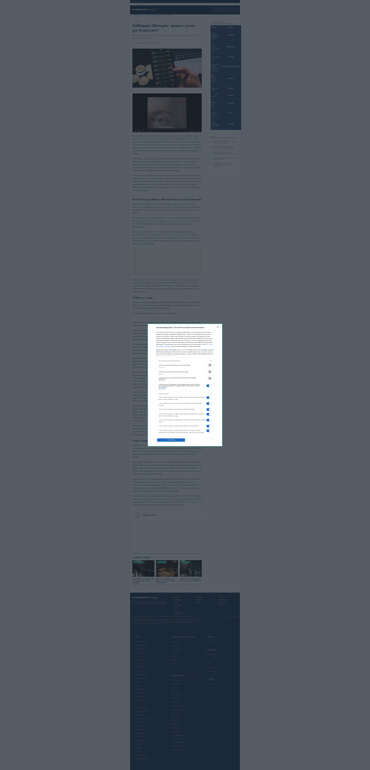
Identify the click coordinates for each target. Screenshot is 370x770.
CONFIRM (171, 440)
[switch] (208, 365)
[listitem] (185, 361)
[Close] (218, 328)
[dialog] (185, 385)
